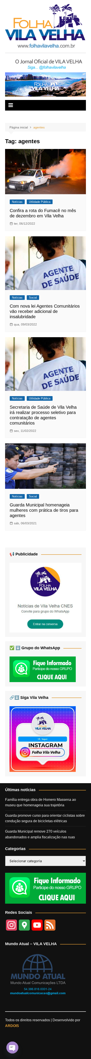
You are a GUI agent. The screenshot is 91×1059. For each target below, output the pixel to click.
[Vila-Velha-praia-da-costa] (45, 84)
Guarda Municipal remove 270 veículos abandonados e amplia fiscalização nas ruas (40, 834)
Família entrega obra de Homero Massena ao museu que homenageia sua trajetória (40, 802)
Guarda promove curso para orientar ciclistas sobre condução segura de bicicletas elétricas (45, 818)
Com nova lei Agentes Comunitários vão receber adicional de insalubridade (45, 311)
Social (33, 297)
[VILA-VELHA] (45, 597)
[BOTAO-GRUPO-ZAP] (45, 888)
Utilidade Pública (39, 201)
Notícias (17, 201)
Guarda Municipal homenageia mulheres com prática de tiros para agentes (44, 510)
